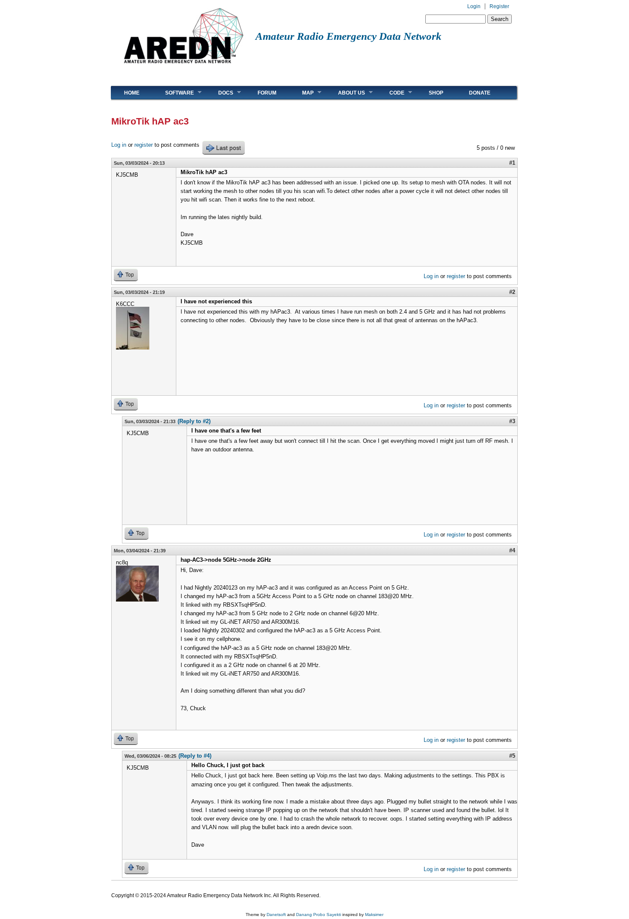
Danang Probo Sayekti (318, 914)
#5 (512, 756)
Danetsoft (276, 914)
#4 (512, 550)
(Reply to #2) (194, 421)
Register (499, 6)
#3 (512, 421)
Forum (267, 93)
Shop (436, 93)
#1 (512, 163)
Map (301, 92)
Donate (479, 93)
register (143, 145)
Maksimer (374, 914)
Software (173, 92)
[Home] (183, 66)
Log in (118, 145)
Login (474, 6)
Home (131, 93)
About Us (345, 92)
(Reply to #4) (194, 756)
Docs (219, 92)
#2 (512, 292)
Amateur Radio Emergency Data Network (348, 36)
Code (390, 92)
